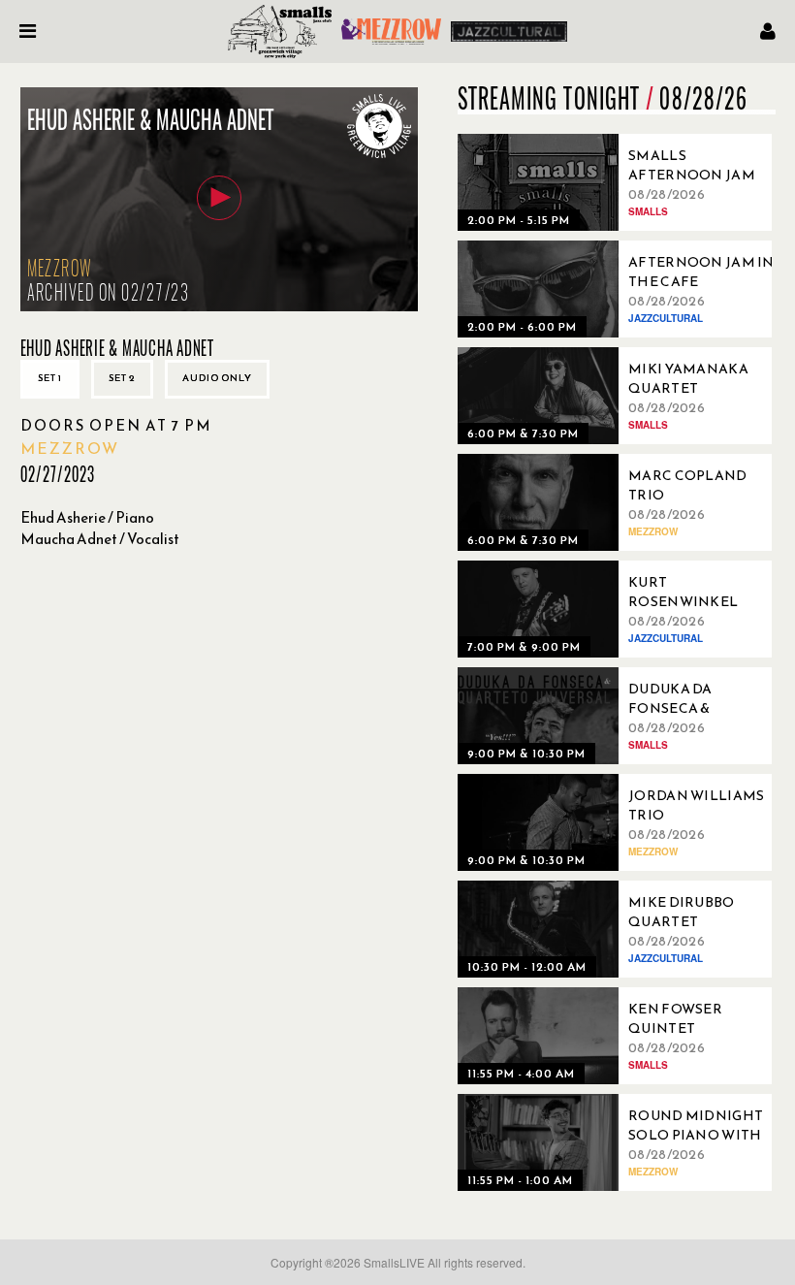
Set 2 (122, 377)
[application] (219, 199)
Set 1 (50, 377)
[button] (219, 198)
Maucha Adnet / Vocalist (99, 539)
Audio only (217, 377)
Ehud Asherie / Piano (87, 517)
